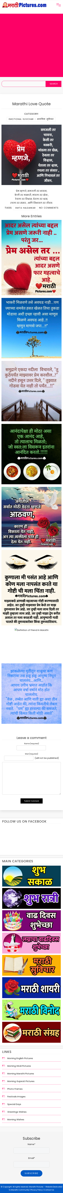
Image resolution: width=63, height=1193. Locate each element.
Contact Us (49, 1190)
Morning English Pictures (20, 1058)
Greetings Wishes (17, 1111)
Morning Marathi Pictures (20, 1073)
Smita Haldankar (25, 207)
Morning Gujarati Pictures (20, 1081)
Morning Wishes (15, 1119)
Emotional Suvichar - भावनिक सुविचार (31, 119)
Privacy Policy (37, 1190)
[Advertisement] (31, 45)
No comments (48, 207)
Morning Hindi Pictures (19, 1065)
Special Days (14, 1104)
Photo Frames (15, 1088)
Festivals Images (16, 1096)
